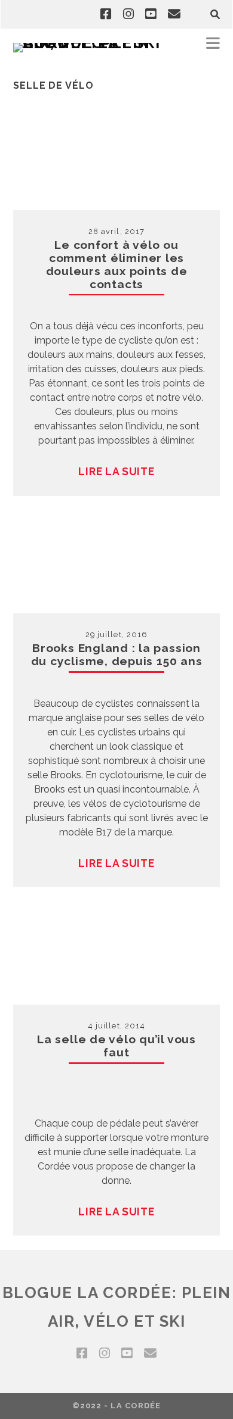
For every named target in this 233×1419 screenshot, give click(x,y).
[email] (174, 14)
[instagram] (128, 14)
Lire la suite (116, 471)
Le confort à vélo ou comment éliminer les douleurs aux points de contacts (117, 264)
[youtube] (150, 14)
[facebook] (105, 14)
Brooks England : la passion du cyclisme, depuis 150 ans (117, 654)
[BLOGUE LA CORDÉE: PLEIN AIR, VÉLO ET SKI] (90, 43)
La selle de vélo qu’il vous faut (116, 1046)
